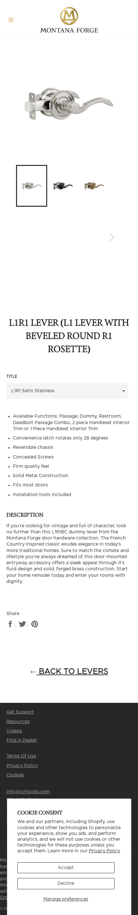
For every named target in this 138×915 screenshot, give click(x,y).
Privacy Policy (104, 851)
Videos (14, 731)
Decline (65, 883)
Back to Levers (72, 671)
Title (11, 376)
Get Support (20, 712)
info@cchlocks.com (28, 792)
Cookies (15, 775)
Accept (66, 867)
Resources (18, 722)
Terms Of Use (21, 756)
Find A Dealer (21, 740)
